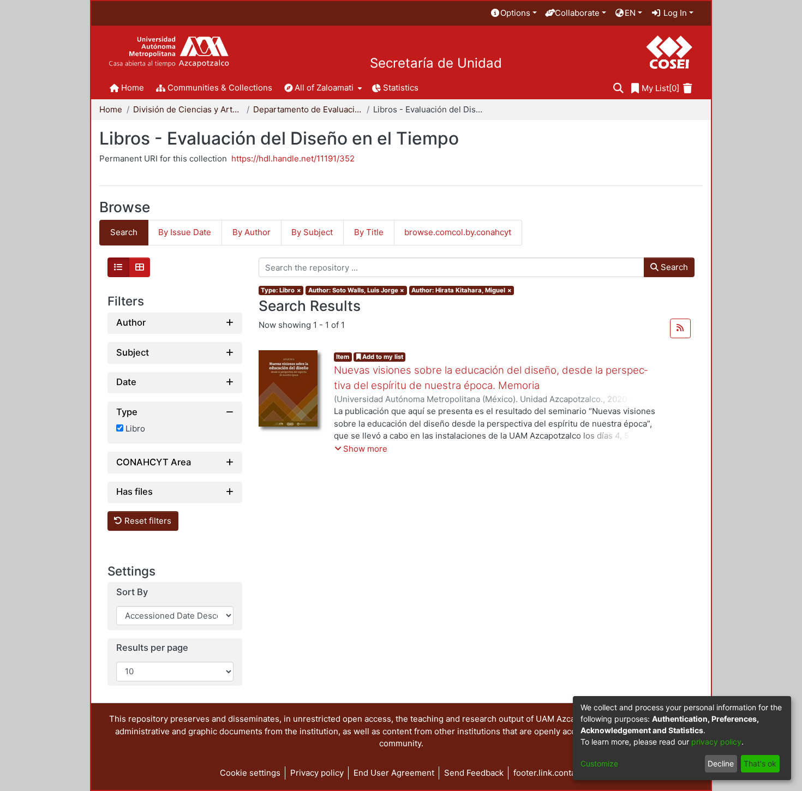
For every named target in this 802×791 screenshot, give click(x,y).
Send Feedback (474, 773)
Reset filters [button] (146, 521)
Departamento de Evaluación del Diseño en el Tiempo (307, 109)
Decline (721, 763)
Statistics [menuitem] (400, 87)
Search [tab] (123, 232)
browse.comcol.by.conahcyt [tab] (457, 232)
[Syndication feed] (680, 328)
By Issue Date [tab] (184, 232)
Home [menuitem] (132, 87)
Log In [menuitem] (674, 13)
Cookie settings (250, 773)
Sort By (132, 592)
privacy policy (716, 741)
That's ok (760, 763)
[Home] (169, 52)
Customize (599, 763)
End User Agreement (394, 773)
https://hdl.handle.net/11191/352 (293, 158)
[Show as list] (118, 267)
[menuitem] (513, 13)
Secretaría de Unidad (436, 63)
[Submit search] (618, 88)
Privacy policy (317, 773)
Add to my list (382, 357)
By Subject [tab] (312, 232)
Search (673, 267)
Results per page (152, 648)
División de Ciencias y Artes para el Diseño (187, 109)
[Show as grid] (140, 267)
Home (110, 109)
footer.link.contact (548, 773)
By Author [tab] (251, 232)
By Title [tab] (369, 232)
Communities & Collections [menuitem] (219, 87)
